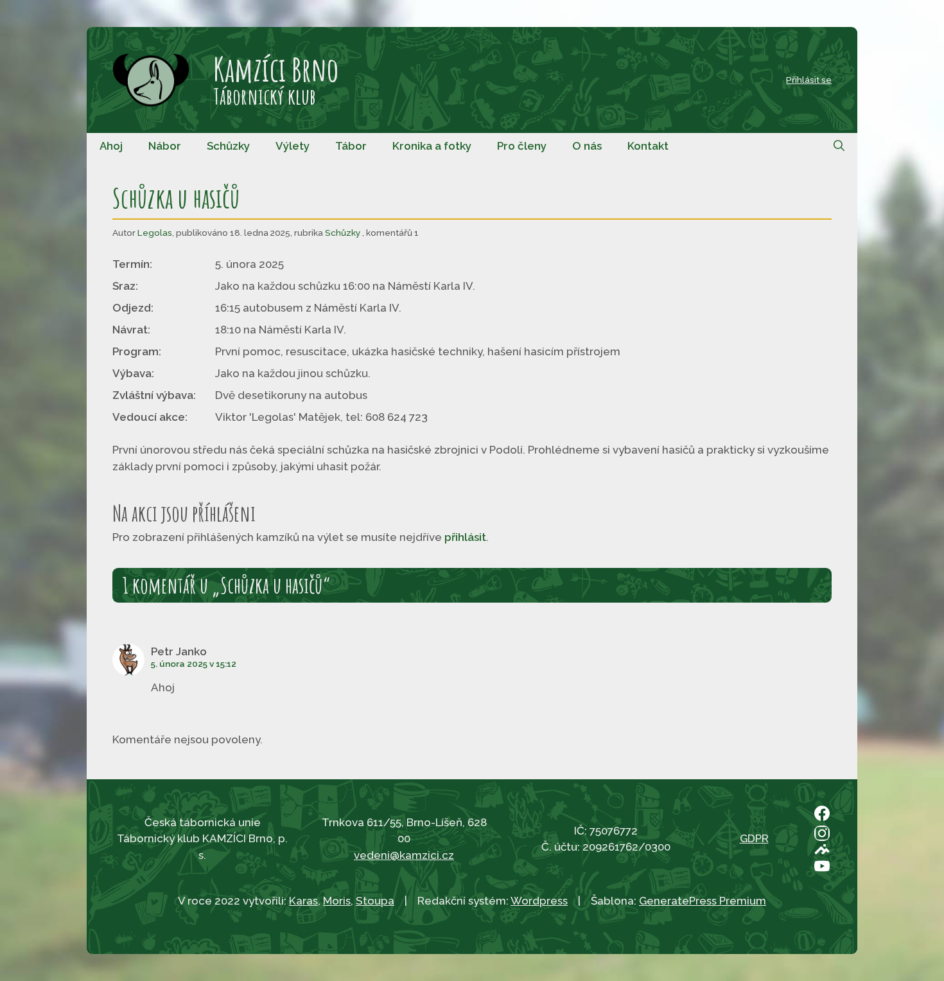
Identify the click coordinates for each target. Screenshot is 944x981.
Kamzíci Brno (275, 68)
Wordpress (539, 900)
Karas (303, 900)
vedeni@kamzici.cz (404, 855)
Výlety (292, 145)
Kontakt (648, 145)
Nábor (164, 145)
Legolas (154, 232)
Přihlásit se (809, 80)
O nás (587, 145)
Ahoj (111, 145)
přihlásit (465, 537)
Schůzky (228, 145)
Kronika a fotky (431, 145)
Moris (337, 900)
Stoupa (375, 900)
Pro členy (521, 145)
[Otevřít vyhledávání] (839, 146)
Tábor (351, 145)
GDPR (754, 838)
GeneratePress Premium (702, 900)
